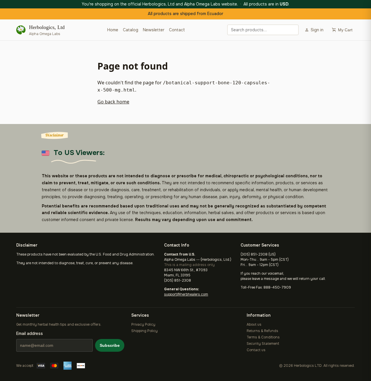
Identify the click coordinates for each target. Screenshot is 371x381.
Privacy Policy (143, 324)
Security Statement (263, 343)
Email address (29, 333)
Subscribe (110, 345)
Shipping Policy (144, 331)
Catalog (130, 29)
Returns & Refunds (262, 331)
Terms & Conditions (263, 337)
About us (254, 324)
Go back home (113, 102)
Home (112, 29)
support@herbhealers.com (186, 294)
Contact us (256, 350)
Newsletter (153, 29)
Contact (177, 29)
